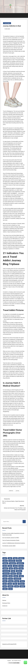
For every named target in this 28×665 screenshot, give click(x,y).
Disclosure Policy (6, 603)
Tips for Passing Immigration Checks (10, 540)
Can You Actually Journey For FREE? (10, 537)
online (10, 578)
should (22, 581)
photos (5, 581)
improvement (6, 571)
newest (5, 578)
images (21, 568)
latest (10, 576)
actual (10, 558)
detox (4, 566)
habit (11, 568)
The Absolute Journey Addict (8, 545)
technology (21, 583)
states (14, 583)
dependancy (20, 563)
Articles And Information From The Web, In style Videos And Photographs (15, 508)
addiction (11, 490)
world (10, 589)
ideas (15, 568)
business (5, 563)
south (9, 583)
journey (17, 490)
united (16, 586)
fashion (21, 566)
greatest (5, 568)
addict (15, 558)
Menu (3, 15)
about (4, 558)
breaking (19, 560)
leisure (15, 576)
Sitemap (4, 600)
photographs (17, 578)
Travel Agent (7, 23)
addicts (5, 560)
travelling (10, 586)
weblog (5, 589)
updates (22, 586)
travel (4, 586)
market (21, 576)
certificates (12, 563)
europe (15, 566)
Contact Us (4, 605)
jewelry (19, 573)
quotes (16, 581)
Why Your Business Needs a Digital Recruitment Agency (13, 502)
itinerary (13, 573)
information (6, 573)
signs (4, 583)
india (13, 571)
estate (9, 566)
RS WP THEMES (16, 662)
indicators (19, 571)
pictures (11, 581)
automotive (11, 560)
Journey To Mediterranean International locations (13, 543)
